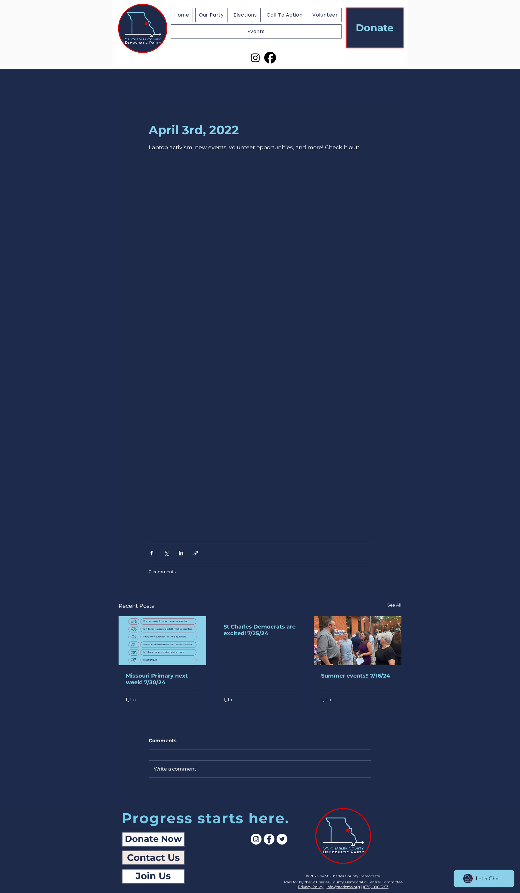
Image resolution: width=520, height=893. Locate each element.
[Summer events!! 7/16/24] (357, 640)
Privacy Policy (310, 887)
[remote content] (260, 348)
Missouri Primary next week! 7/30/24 (157, 679)
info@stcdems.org (343, 887)
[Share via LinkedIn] (181, 553)
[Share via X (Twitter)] (166, 553)
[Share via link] (196, 553)
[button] (245, 15)
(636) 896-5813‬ (375, 887)
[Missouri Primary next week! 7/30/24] (162, 640)
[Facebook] (270, 57)
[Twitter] (282, 839)
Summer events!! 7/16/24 (355, 675)
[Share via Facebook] (151, 553)
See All (394, 605)
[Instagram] (255, 57)
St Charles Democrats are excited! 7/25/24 (260, 630)
